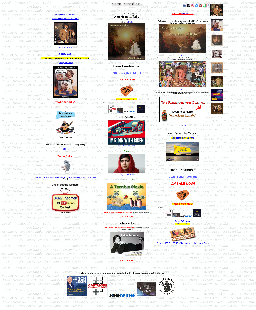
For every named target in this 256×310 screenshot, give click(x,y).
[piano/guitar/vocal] (65, 63)
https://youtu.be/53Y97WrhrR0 (126, 175)
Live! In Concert (182, 224)
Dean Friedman (183, 221)
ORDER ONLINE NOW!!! (65, 47)
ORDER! (131, 22)
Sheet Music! (65, 54)
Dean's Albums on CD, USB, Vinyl (65, 19)
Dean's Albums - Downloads (65, 15)
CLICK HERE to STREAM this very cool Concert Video (183, 243)
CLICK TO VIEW (183, 55)
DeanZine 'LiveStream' (182, 138)
